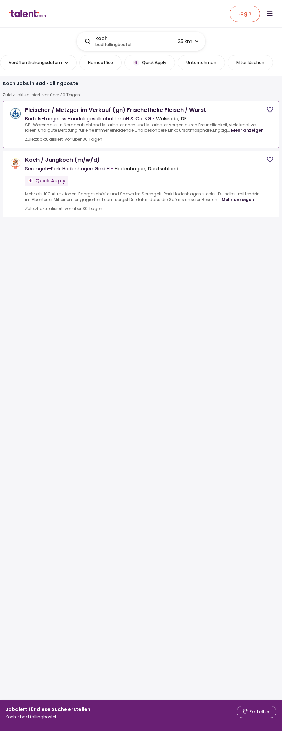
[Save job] (270, 110)
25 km (185, 41)
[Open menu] (269, 14)
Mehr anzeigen (247, 130)
